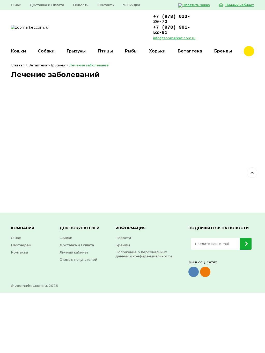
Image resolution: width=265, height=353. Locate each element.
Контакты (105, 5)
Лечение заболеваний (89, 65)
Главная (18, 65)
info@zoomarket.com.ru (174, 38)
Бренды (122, 245)
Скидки (66, 238)
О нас (16, 5)
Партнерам (21, 245)
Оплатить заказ (196, 5)
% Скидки (131, 5)
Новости (81, 5)
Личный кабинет (239, 5)
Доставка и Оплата (47, 5)
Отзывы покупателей (78, 259)
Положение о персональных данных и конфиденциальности (143, 254)
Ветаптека (37, 65)
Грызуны (58, 65)
